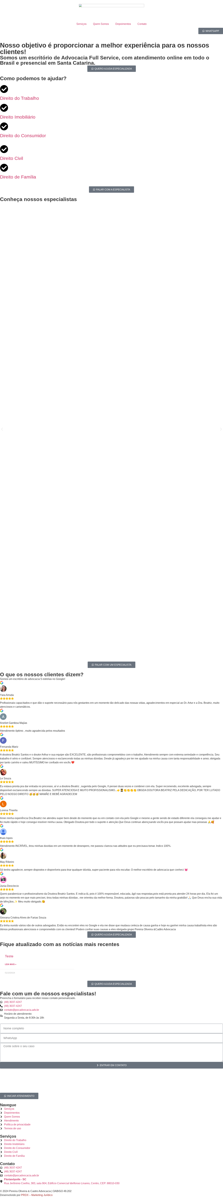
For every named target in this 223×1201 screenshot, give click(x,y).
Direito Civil (11, 158)
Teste (9, 956)
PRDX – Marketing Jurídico (37, 1195)
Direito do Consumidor (23, 135)
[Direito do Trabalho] (4, 89)
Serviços (81, 24)
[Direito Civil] (4, 149)
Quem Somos (101, 24)
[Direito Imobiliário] (4, 108)
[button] (2, 429)
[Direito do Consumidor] (4, 126)
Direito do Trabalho (19, 98)
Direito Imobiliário (17, 117)
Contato (142, 24)
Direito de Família (18, 176)
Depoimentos (123, 24)
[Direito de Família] (4, 168)
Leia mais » (10, 964)
